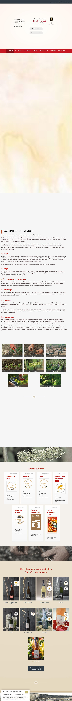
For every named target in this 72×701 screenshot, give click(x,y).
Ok (26, 692)
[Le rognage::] (56, 365)
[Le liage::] (34, 350)
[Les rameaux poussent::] (12, 365)
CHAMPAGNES (18, 50)
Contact (35, 50)
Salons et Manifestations (57, 50)
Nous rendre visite (36, 32)
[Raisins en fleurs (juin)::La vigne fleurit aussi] (34, 365)
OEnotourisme (44, 50)
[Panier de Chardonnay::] (50, 380)
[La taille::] (12, 350)
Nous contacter (36, 28)
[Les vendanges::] (18, 380)
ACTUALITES (27, 50)
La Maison (11, 50)
